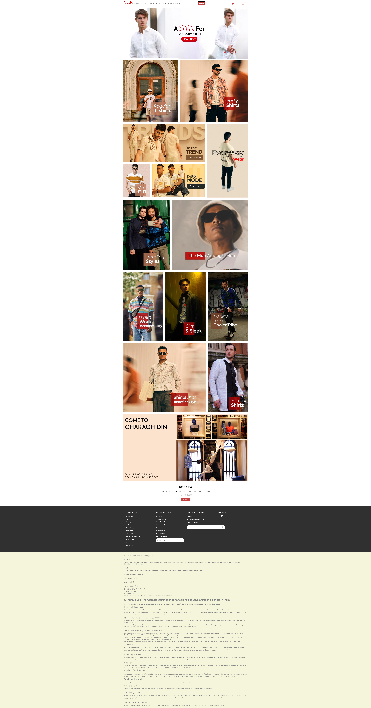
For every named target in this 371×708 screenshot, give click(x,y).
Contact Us (140, 574)
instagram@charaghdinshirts (139, 595)
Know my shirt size (133, 654)
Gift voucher (164, 4)
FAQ (127, 542)
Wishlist (128, 525)
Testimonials (129, 531)
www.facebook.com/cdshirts (164, 595)
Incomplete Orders (161, 528)
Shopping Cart (130, 522)
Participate (190, 516)
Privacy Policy (129, 545)
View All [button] (185, 499)
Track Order (175, 4)
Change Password (161, 519)
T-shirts (145, 4)
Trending (153, 4)
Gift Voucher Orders (162, 525)
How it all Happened (133, 607)
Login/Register (130, 516)
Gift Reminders (160, 533)
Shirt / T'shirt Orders (162, 522)
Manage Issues (160, 531)
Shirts (136, 4)
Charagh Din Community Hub (195, 519)
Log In (201, 3)
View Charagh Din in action (133, 536)
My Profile (159, 516)
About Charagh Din (131, 528)
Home (127, 519)
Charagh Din (130, 582)
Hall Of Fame (129, 533)
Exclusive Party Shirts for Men (226, 562)
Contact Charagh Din (131, 539)
